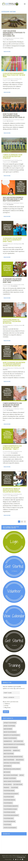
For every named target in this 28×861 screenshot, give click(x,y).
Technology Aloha (21, 857)
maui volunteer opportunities (13, 756)
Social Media (7, 784)
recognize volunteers (11, 775)
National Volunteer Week (11, 762)
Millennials (19, 759)
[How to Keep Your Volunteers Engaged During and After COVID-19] (14, 104)
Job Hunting (7, 750)
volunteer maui (8, 818)
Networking (7, 766)
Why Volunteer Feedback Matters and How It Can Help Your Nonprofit (13, 199)
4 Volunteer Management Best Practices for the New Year (14, 74)
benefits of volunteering (12, 735)
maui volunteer (8, 753)
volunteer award (9, 790)
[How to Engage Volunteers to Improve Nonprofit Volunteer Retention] (14, 352)
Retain (18, 38)
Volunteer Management (11, 815)
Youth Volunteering (10, 827)
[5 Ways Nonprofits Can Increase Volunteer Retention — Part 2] (14, 393)
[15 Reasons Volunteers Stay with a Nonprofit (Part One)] (14, 269)
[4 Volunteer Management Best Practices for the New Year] (14, 63)
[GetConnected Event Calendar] (14, 627)
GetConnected (18, 741)
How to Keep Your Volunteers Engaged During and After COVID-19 (14, 115)
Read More (7, 51)
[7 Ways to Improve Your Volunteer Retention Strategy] (14, 145)
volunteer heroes (9, 800)
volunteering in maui (10, 809)
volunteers (7, 824)
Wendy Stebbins (7, 38)
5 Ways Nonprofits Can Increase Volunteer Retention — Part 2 (12, 404)
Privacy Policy (8, 859)
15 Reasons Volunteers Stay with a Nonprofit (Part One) (12, 280)
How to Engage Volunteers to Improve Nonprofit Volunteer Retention (14, 364)
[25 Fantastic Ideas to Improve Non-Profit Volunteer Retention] (14, 478)
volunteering (8, 803)
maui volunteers (9, 759)
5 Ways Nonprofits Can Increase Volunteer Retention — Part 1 (12, 447)
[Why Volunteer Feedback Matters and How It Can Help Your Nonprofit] (14, 187)
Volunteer (14, 787)
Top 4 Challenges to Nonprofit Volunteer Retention (12, 321)
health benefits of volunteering (14, 744)
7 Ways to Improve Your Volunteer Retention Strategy (12, 156)
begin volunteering (10, 732)
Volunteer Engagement (11, 793)
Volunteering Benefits (11, 806)
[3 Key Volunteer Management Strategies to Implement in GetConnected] (14, 21)
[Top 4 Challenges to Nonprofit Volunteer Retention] (14, 310)
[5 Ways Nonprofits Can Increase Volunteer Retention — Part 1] (14, 436)
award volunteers (9, 725)
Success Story (18, 784)
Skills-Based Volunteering (12, 781)
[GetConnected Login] (14, 553)
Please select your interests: (10, 701)
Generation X (8, 741)
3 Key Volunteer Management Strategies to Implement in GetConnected (14, 33)
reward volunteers (10, 778)
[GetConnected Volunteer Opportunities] (14, 602)
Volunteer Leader (6, 80)
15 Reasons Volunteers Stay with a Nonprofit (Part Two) (12, 239)
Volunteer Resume (9, 821)
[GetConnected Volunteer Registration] (14, 577)
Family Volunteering (10, 738)
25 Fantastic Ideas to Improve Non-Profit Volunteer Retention (11, 490)
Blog (18, 78)
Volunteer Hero (9, 796)
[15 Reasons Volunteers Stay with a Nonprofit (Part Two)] (14, 228)
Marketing (16, 750)
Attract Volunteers (10, 722)
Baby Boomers (8, 729)
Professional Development (12, 769)
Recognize (18, 284)
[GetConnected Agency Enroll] (14, 652)
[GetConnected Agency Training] (14, 676)
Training (6, 787)
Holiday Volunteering (10, 747)
